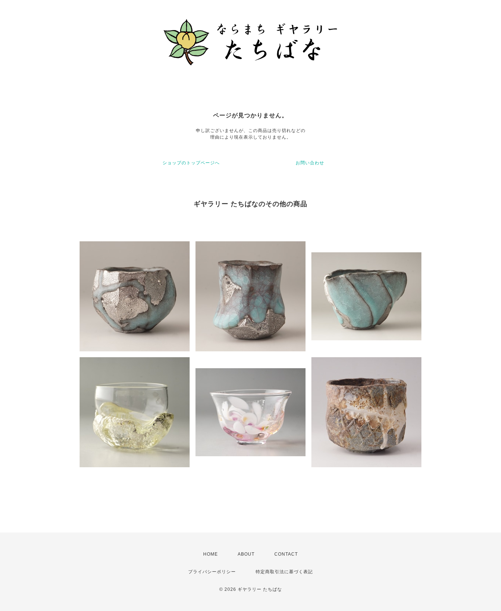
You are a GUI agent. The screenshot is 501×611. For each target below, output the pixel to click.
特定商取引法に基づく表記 (284, 571)
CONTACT (286, 554)
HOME (210, 554)
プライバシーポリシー (212, 571)
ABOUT (246, 554)
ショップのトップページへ (191, 162)
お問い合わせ (310, 162)
